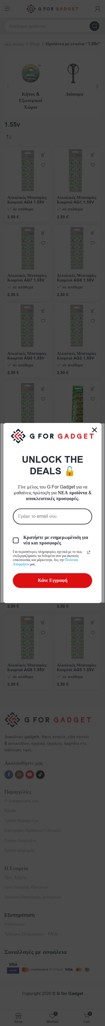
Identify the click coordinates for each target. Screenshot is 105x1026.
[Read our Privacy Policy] (88, 552)
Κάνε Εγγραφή (52, 580)
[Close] (95, 430)
